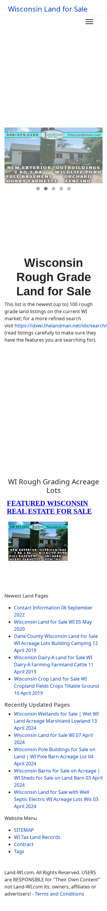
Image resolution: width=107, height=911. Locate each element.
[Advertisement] (53, 71)
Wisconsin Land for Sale (48, 8)
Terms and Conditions (59, 894)
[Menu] (89, 22)
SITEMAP (24, 830)
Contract (24, 844)
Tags (19, 851)
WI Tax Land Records (37, 837)
